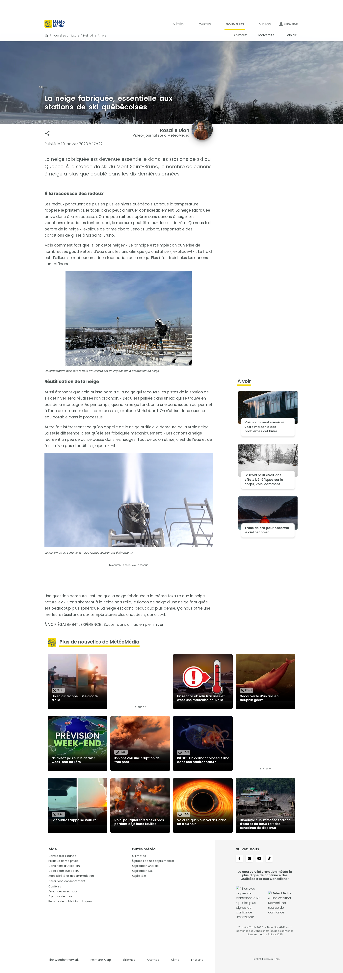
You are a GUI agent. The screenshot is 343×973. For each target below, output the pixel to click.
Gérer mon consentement (66, 881)
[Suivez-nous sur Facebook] (239, 859)
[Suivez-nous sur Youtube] (259, 859)
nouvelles (59, 36)
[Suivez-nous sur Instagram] (249, 859)
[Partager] (47, 133)
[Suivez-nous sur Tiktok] (269, 859)
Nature (74, 36)
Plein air (88, 36)
